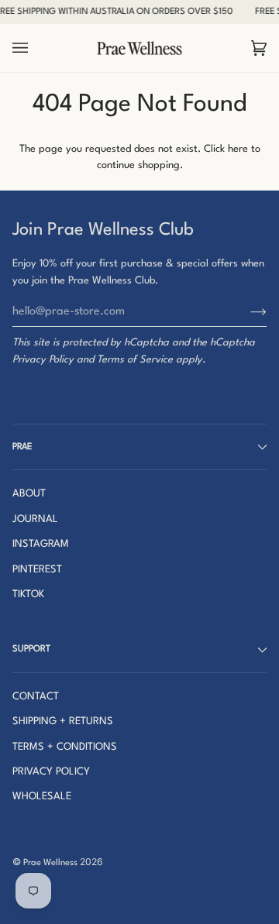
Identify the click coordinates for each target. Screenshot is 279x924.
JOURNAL (35, 519)
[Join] (246, 312)
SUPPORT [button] (31, 649)
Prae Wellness (50, 862)
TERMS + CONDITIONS (64, 747)
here (238, 149)
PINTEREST (37, 570)
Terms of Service (135, 360)
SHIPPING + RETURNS (62, 721)
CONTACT (35, 697)
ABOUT (29, 494)
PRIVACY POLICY (51, 772)
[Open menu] (35, 48)
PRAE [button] (22, 447)
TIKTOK (28, 594)
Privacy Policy (43, 360)
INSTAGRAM (40, 544)
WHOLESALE (41, 797)
